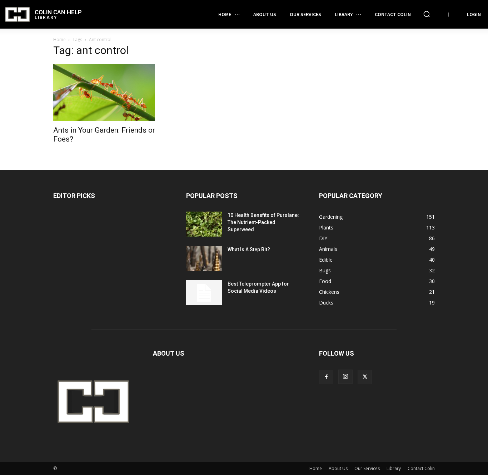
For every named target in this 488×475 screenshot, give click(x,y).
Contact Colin (421, 468)
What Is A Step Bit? (249, 249)
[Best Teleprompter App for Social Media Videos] (204, 292)
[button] (426, 14)
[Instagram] (345, 377)
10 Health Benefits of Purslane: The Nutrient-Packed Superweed (263, 222)
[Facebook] (326, 377)
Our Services (367, 468)
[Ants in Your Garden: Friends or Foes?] (111, 92)
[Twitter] (365, 377)
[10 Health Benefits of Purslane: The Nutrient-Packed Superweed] (204, 224)
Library (394, 468)
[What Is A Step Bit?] (204, 258)
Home (59, 39)
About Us (338, 468)
